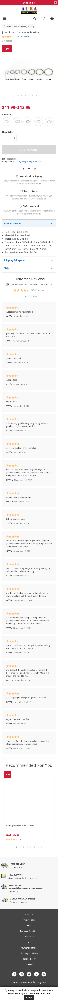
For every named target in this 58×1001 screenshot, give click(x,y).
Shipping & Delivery (29, 953)
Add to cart (29, 149)
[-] (4, 138)
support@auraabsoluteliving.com (30, 982)
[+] (14, 138)
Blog (29, 925)
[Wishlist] (43, 18)
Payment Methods (29, 947)
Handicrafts (37, 161)
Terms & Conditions (29, 931)
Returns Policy (29, 958)
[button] (18, 95)
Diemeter (7, 114)
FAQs (6, 268)
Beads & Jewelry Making (22, 161)
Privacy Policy (29, 919)
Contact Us (29, 936)
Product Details (12, 223)
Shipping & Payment (15, 260)
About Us (29, 914)
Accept (29, 997)
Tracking (29, 964)
